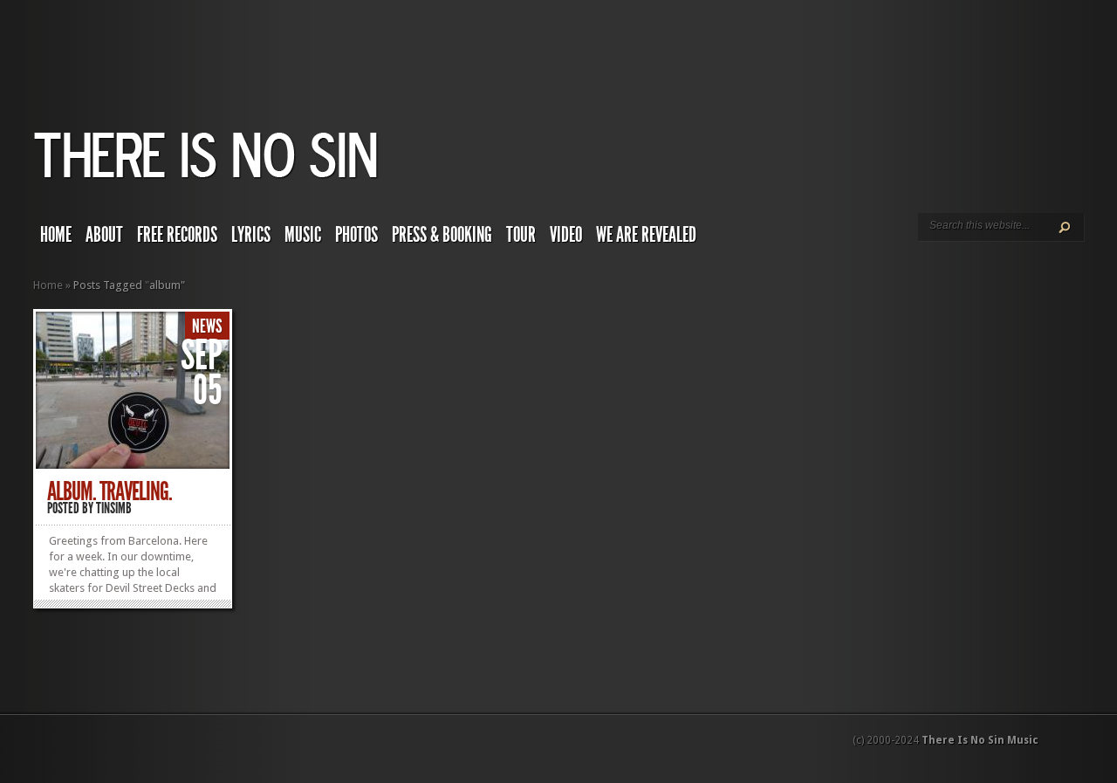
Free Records (177, 235)
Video (566, 235)
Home (56, 235)
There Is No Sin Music (980, 740)
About (104, 235)
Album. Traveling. (109, 491)
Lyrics (251, 235)
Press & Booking (442, 235)
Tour (521, 235)
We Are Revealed (646, 235)
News (207, 326)
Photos (356, 235)
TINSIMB (114, 508)
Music (302, 235)
